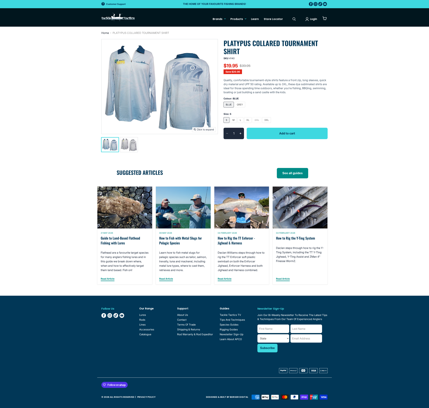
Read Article (107, 279)
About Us (182, 314)
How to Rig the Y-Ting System (295, 238)
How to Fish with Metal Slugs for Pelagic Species (180, 240)
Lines (142, 324)
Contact (182, 319)
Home (105, 32)
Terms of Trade (186, 324)
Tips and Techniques (232, 319)
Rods (142, 319)
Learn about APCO (231, 339)
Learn (255, 19)
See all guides (292, 173)
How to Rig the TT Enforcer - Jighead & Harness (236, 240)
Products (236, 19)
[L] (241, 123)
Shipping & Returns (188, 329)
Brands (217, 19)
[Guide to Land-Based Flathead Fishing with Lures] (124, 207)
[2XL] (257, 123)
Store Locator (273, 19)
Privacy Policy (146, 397)
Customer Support (116, 4)
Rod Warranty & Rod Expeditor (195, 334)
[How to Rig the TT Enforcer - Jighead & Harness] (241, 207)
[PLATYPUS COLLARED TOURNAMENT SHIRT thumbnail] (110, 144)
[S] (227, 123)
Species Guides (229, 324)
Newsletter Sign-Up (231, 334)
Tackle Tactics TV (230, 314)
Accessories (146, 329)
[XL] (248, 123)
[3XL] (267, 123)
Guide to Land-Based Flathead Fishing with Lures (120, 240)
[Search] (294, 19)
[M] (234, 123)
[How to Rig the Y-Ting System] (300, 207)
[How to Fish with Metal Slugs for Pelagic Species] (183, 207)
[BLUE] (229, 108)
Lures (142, 314)
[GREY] (240, 108)
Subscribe (267, 348)
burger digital (239, 397)
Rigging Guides (229, 329)
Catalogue (145, 334)
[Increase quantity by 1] (242, 133)
